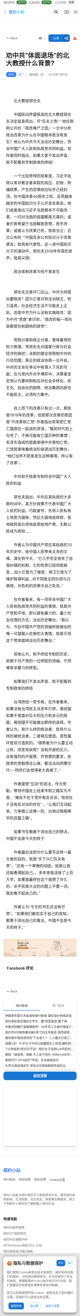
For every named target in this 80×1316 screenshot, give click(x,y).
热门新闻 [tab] (58, 1005)
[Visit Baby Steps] (40, 948)
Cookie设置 (57, 1180)
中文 (60, 1263)
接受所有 (16, 1305)
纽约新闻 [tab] (22, 1005)
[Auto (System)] (66, 12)
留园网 (33, 74)
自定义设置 (52, 1305)
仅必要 (34, 1305)
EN (69, 1263)
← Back (12, 38)
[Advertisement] (40, 1115)
